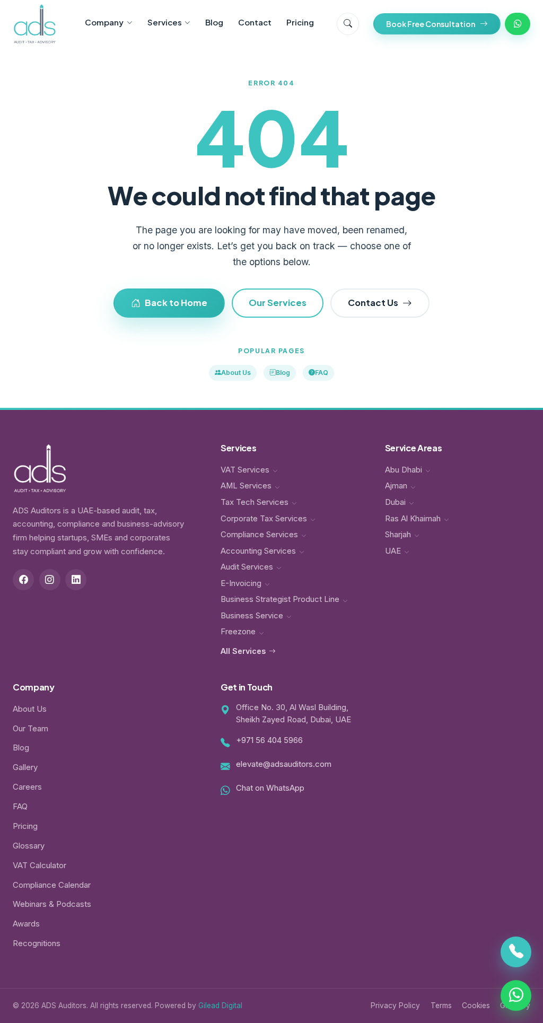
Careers (27, 787)
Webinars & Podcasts (52, 904)
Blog (214, 22)
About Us (236, 373)
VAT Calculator (39, 865)
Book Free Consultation (430, 24)
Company (104, 22)
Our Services (277, 302)
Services (164, 22)
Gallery (25, 767)
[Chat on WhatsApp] (516, 994)
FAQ (321, 373)
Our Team (30, 728)
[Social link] (23, 579)
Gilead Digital (220, 1005)
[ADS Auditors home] (35, 24)
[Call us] (516, 953)
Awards (26, 924)
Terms (441, 1005)
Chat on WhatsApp (270, 788)
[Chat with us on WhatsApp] (517, 24)
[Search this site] (348, 24)
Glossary (29, 846)
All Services (243, 650)
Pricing (300, 22)
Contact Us (373, 302)
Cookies (476, 1005)
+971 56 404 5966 (269, 740)
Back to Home (176, 302)
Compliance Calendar (52, 885)
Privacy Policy (395, 1005)
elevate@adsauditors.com (283, 764)
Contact (255, 22)
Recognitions (36, 943)
